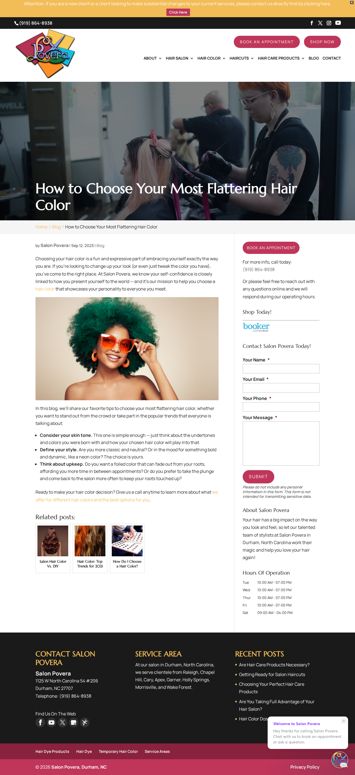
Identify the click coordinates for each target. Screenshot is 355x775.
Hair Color (208, 58)
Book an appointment (271, 247)
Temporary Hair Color (118, 751)
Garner (174, 680)
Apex (160, 680)
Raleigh (190, 672)
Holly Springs (195, 680)
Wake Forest (179, 687)
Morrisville (145, 687)
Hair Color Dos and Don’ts (264, 719)
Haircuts (239, 58)
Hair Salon (177, 58)
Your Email (255, 379)
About (150, 58)
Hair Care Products (279, 58)
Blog (314, 58)
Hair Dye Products (52, 751)
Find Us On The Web (56, 714)
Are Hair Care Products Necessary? (274, 665)
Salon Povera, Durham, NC (79, 767)
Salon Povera (54, 245)
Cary (148, 680)
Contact (332, 58)
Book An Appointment (267, 41)
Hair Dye (84, 751)
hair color (45, 289)
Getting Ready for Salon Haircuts (272, 674)
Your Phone (257, 398)
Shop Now (322, 41)
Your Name (256, 360)
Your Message (260, 417)
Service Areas (157, 751)
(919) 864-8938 (35, 23)
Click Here (178, 12)
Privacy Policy (305, 767)
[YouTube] (338, 23)
